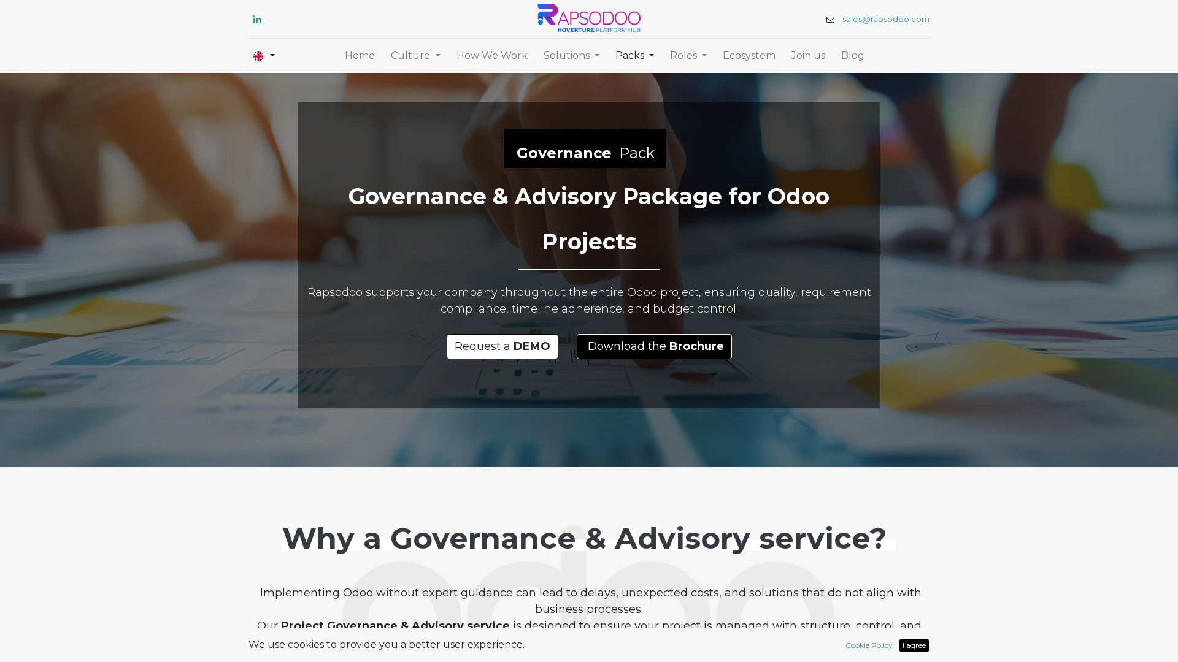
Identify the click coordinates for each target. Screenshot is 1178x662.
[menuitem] (360, 56)
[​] (257, 19)
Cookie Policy (869, 645)
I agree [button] (914, 645)
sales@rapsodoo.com (886, 19)
